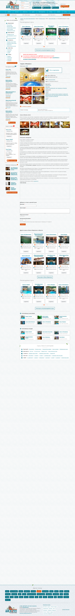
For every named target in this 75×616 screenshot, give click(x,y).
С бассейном (9, 49)
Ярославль (8, 599)
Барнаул (20, 591)
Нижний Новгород (40, 594)
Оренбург (66, 594)
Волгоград (33, 591)
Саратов (26, 597)
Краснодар (8, 594)
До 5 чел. (31, 351)
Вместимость (42, 11)
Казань (61, 591)
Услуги (58, 11)
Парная (16, 11)
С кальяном (9, 60)
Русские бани (9, 24)
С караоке (9, 56)
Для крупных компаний (11, 38)
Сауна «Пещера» (26, 284)
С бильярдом (9, 57)
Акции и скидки (50, 611)
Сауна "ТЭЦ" (8, 69)
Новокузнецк (48, 594)
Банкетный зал (48, 95)
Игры (65, 11)
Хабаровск (60, 597)
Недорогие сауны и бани (11, 43)
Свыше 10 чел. (44, 351)
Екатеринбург (45, 591)
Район (9, 11)
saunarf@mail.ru (56, 57)
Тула (40, 597)
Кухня (46, 99)
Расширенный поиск (12, 62)
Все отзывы (12, 122)
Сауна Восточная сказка (64, 26)
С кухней (52, 357)
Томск (36, 597)
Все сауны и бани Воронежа (29, 18)
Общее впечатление (24, 214)
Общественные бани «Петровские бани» (38, 256)
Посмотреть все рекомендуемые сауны (45, 50)
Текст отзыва (23, 207)
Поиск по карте (47, 7)
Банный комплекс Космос (63, 317)
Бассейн (47, 88)
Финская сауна (42, 18)
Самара (21, 597)
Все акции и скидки (12, 160)
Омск (61, 594)
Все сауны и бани (37, 7)
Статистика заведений (47, 613)
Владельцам (56, 7)
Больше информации (13, 192)
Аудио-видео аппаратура (58, 95)
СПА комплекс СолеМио (26, 26)
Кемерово (67, 591)
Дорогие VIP (9, 44)
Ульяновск (51, 597)
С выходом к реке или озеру (57, 355)
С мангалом (9, 59)
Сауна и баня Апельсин (63, 284)
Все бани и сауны (46, 606)
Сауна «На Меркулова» (26, 234)
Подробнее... (9, 136)
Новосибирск (55, 594)
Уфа (55, 597)
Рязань (16, 597)
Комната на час (48, 93)
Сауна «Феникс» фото (25, 114)
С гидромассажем (47, 355)
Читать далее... (8, 76)
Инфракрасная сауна (11, 30)
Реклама (50, 608)
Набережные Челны (31, 594)
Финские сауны (10, 26)
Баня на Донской (26, 255)
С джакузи (9, 51)
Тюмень (45, 597)
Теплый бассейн (52, 88)
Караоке (47, 91)
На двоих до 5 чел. (10, 34)
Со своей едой (65, 93)
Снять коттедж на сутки (11, 46)
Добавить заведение (52, 610)
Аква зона (25, 11)
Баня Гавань (8, 149)
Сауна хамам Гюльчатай (47, 331)
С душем (8, 52)
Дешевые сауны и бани (11, 41)
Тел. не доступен (54, 70)
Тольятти (31, 597)
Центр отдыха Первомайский (9, 81)
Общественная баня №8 (11, 100)
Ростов (11, 597)
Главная (21, 18)
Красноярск (14, 594)
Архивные (45, 610)
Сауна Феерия (64, 234)
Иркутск (56, 591)
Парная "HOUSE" (9, 139)
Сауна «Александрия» (51, 26)
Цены (33, 11)
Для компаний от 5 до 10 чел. (11, 36)
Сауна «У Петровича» (39, 26)
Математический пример (25, 218)
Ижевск (51, 591)
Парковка (60, 93)
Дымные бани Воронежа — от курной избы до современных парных (14, 179)
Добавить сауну (65, 6)
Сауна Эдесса (62, 337)
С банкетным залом (65, 357)
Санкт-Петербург (14, 591)
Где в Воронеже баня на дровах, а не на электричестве (14, 169)
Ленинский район (52, 18)
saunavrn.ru (36, 181)
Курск (20, 594)
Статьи (44, 611)
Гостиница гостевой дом (53, 96)
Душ (56, 88)
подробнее (26, 43)
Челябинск (66, 597)
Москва (7, 591)
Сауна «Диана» (51, 284)
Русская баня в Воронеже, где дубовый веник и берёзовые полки (14, 174)
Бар (52, 95)
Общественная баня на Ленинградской (11, 92)
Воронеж (39, 591)
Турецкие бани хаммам (11, 27)
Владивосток (26, 591)
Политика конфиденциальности (26, 613)
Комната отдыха (55, 93)
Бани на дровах (10, 29)
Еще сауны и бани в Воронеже (45, 277)
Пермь (7, 597)
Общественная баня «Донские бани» (38, 234)
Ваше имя (22, 204)
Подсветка (65, 88)
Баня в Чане (8, 129)
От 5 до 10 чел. (37, 351)
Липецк (24, 594)
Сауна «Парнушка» (46, 337)
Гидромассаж (60, 88)
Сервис (50, 11)
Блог (54, 608)
